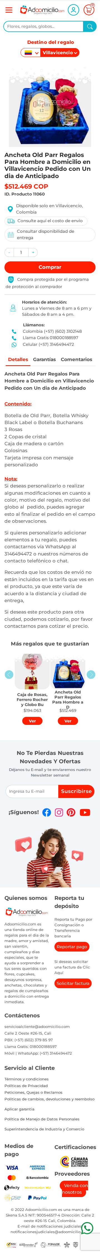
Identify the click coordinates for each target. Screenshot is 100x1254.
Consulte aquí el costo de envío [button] (50, 220)
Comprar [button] (50, 267)
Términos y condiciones (26, 1079)
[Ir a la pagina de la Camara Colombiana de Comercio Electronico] (74, 1161)
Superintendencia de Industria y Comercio (44, 1129)
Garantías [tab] (44, 359)
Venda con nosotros (75, 1189)
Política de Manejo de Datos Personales (41, 1119)
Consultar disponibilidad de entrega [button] (45, 234)
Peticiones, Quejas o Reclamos (33, 1092)
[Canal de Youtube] (85, 812)
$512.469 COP (26, 186)
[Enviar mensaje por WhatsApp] (87, 1228)
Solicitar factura (73, 983)
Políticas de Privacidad (26, 1085)
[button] (9, 252)
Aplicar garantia (19, 1109)
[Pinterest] (70, 812)
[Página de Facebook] (46, 812)
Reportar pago (72, 946)
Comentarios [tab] (76, 359)
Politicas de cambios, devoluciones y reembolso (49, 1099)
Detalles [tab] (18, 359)
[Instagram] (58, 812)
